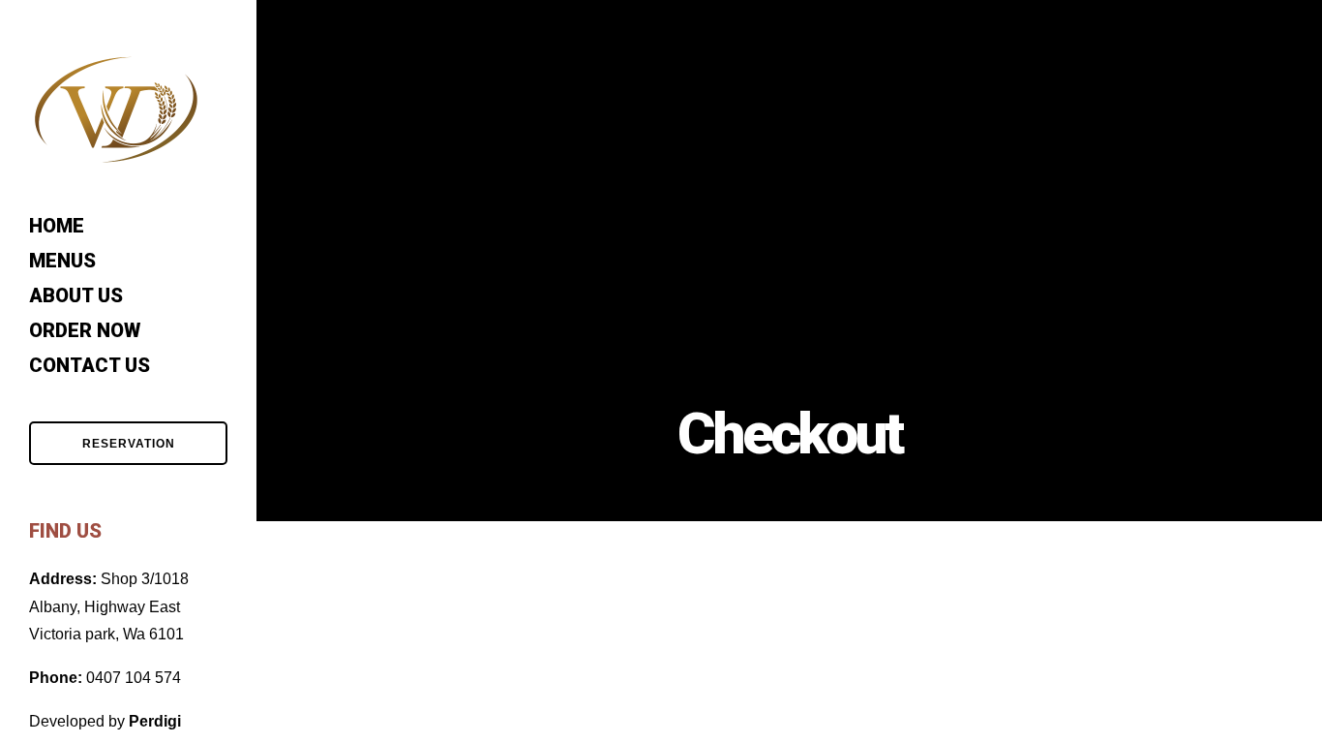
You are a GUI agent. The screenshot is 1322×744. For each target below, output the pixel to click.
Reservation (128, 443)
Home (56, 225)
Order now (84, 330)
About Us (76, 295)
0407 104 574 (133, 677)
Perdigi (155, 721)
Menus (62, 260)
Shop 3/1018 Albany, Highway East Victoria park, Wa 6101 (109, 607)
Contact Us (89, 365)
